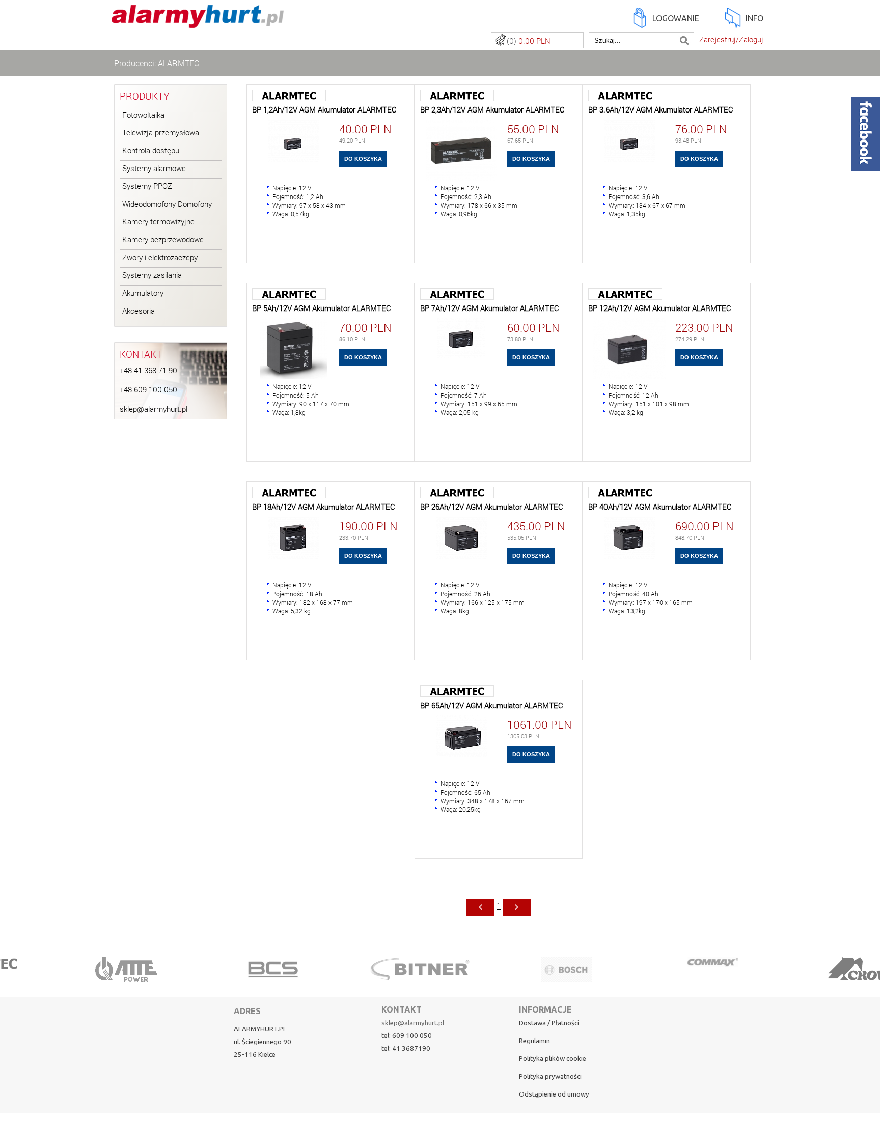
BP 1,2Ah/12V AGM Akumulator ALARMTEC (324, 110)
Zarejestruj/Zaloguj (731, 39)
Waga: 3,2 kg (626, 412)
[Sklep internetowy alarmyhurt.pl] (198, 22)
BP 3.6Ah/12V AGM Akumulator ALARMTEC (660, 110)
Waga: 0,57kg (290, 214)
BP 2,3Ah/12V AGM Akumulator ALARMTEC (492, 110)
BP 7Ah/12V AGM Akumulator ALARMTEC (489, 308)
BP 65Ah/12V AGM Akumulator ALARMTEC (491, 705)
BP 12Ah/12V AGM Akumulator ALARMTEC (659, 308)
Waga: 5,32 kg (291, 611)
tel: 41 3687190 (405, 1048)
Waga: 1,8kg (289, 412)
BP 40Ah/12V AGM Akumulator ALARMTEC (660, 507)
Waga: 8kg (455, 611)
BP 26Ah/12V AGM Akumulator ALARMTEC (491, 507)
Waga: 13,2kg (627, 611)
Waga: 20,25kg (461, 809)
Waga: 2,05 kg (460, 412)
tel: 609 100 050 (406, 1036)
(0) (529, 41)
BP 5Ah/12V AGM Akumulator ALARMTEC (321, 308)
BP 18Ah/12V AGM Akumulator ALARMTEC (323, 507)
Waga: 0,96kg (459, 214)
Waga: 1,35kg (627, 214)
